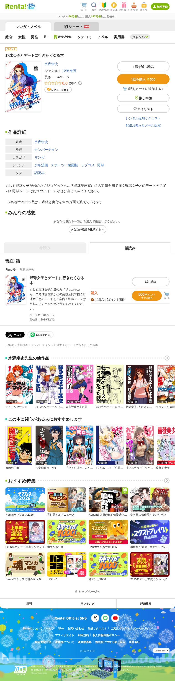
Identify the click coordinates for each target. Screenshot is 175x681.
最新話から (27, 269)
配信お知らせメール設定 (143, 125)
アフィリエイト (64, 635)
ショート (79, 26)
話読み (39, 172)
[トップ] (15, 6)
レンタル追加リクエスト (143, 118)
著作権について (64, 642)
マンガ (39, 157)
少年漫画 (69, 70)
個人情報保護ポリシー (106, 635)
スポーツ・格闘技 (64, 164)
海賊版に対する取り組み (110, 642)
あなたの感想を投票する (86, 229)
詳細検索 (145, 603)
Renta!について (32, 628)
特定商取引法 (43, 642)
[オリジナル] (63, 37)
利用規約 (83, 635)
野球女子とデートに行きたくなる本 (57, 280)
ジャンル (138, 37)
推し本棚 (145, 98)
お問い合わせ (76, 628)
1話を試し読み (143, 66)
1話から (10, 269)
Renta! (9, 345)
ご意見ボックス (120, 628)
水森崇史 (51, 63)
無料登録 (162, 7)
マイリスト (145, 108)
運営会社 (134, 642)
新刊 (29, 603)
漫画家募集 (85, 642)
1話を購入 (143, 79)
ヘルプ (50, 628)
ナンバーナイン (46, 149)
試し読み (150, 282)
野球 (100, 164)
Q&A (61, 628)
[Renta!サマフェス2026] (30, 6)
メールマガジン (142, 628)
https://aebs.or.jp (39, 672)
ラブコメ (88, 164)
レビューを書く (60, 89)
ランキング (87, 603)
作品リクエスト (97, 628)
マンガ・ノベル (28, 26)
